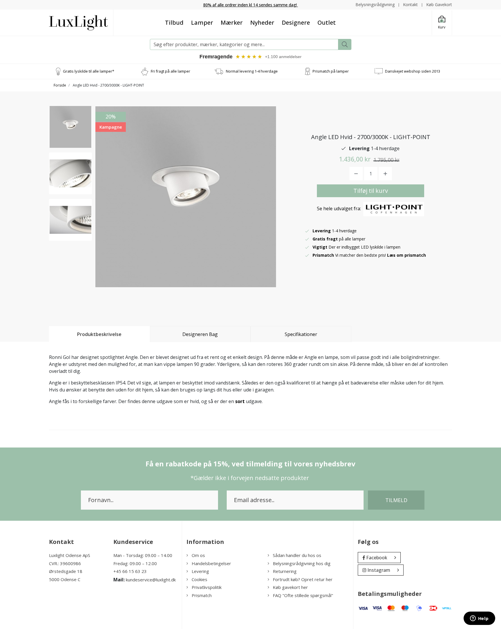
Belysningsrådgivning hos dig (302, 563)
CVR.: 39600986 (65, 563)
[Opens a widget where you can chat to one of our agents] (479, 619)
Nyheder (262, 22)
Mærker (232, 22)
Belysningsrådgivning (375, 4)
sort (240, 401)
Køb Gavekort (439, 4)
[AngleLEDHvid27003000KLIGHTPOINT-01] (70, 127)
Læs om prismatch (406, 255)
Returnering (285, 571)
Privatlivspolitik (207, 587)
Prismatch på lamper (331, 71)
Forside (60, 85)
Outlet (326, 22)
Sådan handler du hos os (297, 555)
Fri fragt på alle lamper (170, 71)
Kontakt (410, 4)
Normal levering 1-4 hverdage (252, 71)
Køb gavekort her (290, 587)
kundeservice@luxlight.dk (151, 580)
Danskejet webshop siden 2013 (412, 71)
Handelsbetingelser (211, 563)
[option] (70, 127)
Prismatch (202, 595)
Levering (200, 571)
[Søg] (344, 44)
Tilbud (174, 22)
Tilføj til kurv (370, 191)
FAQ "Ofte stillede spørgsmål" (303, 595)
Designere (296, 22)
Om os (198, 555)
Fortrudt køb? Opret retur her (303, 579)
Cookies (199, 579)
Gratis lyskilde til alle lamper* (88, 71)
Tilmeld (396, 500)
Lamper (202, 22)
